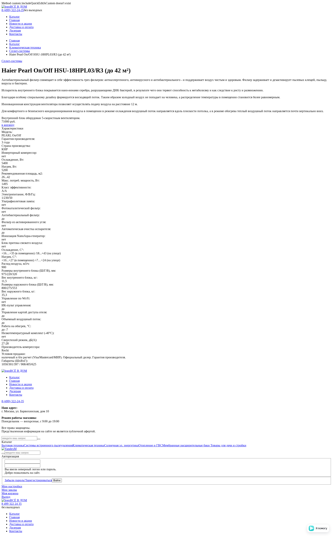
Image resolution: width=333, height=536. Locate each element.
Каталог (14, 44)
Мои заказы (9, 489)
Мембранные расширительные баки (186, 445)
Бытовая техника (13, 445)
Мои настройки (12, 486)
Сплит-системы (19, 51)
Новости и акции (20, 384)
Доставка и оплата (21, 387)
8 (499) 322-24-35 (13, 10)
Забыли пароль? (15, 480)
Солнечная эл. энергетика (121, 445)
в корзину (8, 125)
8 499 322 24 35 (12, 503)
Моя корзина (10, 493)
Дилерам (15, 391)
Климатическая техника (25, 47)
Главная (14, 40)
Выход (6, 496)
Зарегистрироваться (39, 480)
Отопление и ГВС (150, 445)
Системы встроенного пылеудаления (48, 445)
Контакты (15, 394)
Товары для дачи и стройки (228, 445)
